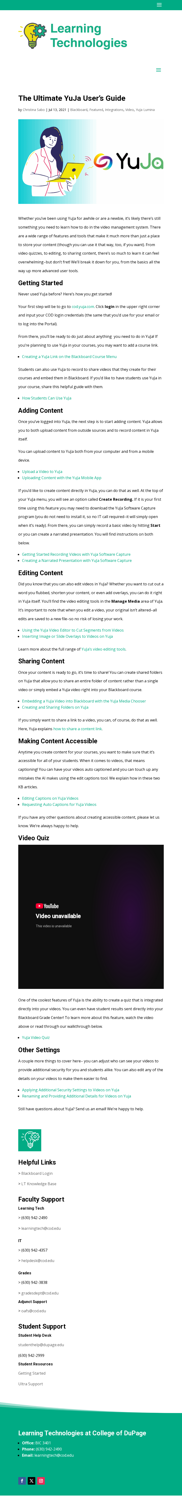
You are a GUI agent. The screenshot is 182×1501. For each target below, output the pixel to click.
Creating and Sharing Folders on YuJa (55, 707)
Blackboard (78, 109)
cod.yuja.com (83, 306)
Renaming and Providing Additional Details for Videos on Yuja (76, 1096)
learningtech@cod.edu (41, 1228)
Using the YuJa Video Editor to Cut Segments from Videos (73, 630)
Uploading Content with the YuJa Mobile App (61, 477)
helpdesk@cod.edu (37, 1260)
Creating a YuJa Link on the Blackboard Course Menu (69, 356)
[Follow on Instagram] (41, 1481)
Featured (96, 109)
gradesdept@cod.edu (40, 1293)
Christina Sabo (34, 109)
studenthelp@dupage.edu (41, 1344)
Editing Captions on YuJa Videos (50, 798)
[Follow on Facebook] (22, 1481)
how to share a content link (77, 728)
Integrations (114, 109)
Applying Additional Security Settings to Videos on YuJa (70, 1089)
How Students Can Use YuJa (46, 398)
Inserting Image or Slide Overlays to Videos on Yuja (67, 636)
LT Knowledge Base (38, 1183)
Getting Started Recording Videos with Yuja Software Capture (76, 554)
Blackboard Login (37, 1173)
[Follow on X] (31, 1481)
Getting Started (32, 1373)
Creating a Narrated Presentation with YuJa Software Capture (77, 560)
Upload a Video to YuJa (42, 471)
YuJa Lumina (145, 109)
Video (129, 109)
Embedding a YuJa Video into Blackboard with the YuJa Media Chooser (84, 701)
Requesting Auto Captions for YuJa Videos (59, 804)
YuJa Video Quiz (36, 1037)
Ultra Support (30, 1383)
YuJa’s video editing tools (104, 649)
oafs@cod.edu (33, 1310)
